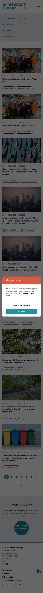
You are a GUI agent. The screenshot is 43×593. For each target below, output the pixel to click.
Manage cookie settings (21, 305)
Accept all (21, 311)
